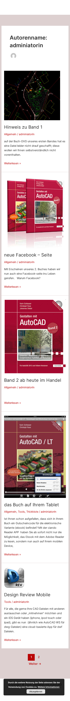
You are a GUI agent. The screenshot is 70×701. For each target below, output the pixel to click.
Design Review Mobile (27, 594)
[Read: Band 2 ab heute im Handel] (35, 336)
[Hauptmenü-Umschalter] (61, 7)
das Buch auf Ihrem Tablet (31, 504)
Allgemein (10, 134)
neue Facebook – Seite (28, 255)
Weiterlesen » (12, 163)
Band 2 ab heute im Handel (32, 380)
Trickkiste (32, 511)
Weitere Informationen (49, 687)
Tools (21, 511)
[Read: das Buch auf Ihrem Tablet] (35, 456)
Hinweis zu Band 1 (23, 127)
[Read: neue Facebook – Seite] (35, 212)
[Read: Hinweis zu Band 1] (32, 95)
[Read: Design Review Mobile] (14, 577)
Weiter (35, 664)
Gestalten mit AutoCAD (22, 7)
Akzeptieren (35, 691)
